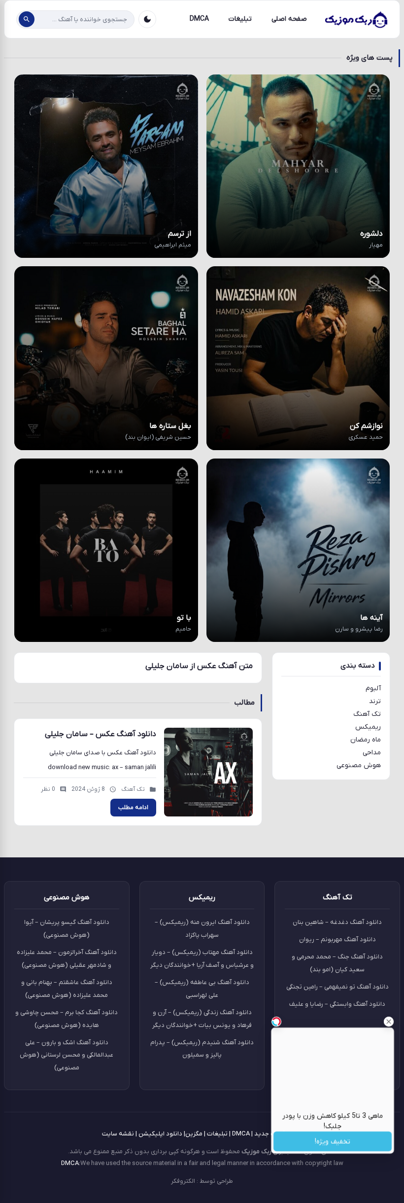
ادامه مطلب (133, 808)
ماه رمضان (365, 739)
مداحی (372, 752)
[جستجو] (26, 19)
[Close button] (389, 1021)
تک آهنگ (367, 714)
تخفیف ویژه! (333, 1141)
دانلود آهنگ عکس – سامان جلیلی (100, 734)
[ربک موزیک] (356, 19)
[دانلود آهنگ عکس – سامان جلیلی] (208, 772)
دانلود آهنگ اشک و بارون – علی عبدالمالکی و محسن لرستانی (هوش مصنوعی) (66, 1055)
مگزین (193, 1134)
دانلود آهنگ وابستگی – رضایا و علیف (337, 1004)
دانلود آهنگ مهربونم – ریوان (337, 939)
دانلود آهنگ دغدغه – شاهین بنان (337, 922)
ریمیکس (368, 727)
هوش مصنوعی (359, 765)
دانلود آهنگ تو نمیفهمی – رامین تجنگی (337, 987)
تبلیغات (240, 19)
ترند (375, 701)
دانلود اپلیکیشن (160, 1134)
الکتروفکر (183, 1181)
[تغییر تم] (147, 19)
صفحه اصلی (289, 19)
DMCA (199, 19)
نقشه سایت (118, 1134)
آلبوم (373, 688)
